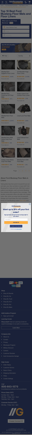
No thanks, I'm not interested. (16, 226)
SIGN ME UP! (16, 222)
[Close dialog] (30, 204)
